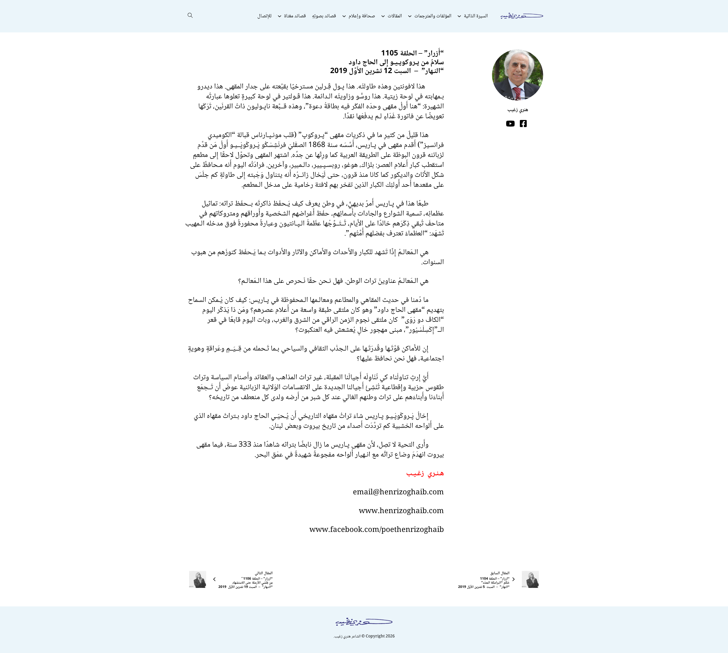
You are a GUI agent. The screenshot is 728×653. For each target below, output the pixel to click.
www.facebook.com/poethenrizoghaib (376, 530)
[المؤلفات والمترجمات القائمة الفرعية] (410, 16)
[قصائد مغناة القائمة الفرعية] (280, 16)
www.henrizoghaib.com (401, 511)
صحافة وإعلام (362, 16)
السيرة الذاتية (476, 16)
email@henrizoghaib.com (398, 492)
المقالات (395, 16)
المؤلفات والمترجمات (432, 16)
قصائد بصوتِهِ (324, 16)
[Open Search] (190, 16)
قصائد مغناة (295, 16)
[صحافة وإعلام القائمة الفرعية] (344, 16)
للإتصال (264, 16)
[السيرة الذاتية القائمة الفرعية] (459, 16)
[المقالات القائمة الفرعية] (383, 16)
